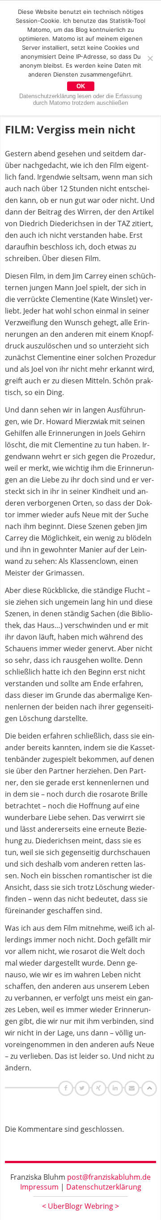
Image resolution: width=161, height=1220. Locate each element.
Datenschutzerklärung (103, 1187)
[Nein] (149, 58)
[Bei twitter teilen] (83, 1088)
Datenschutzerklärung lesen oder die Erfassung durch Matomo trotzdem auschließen (80, 99)
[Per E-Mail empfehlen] (133, 1088)
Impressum (39, 1187)
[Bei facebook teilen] (67, 1088)
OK (80, 86)
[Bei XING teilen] (99, 1088)
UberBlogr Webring (80, 1206)
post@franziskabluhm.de (109, 1177)
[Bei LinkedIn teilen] (116, 1088)
